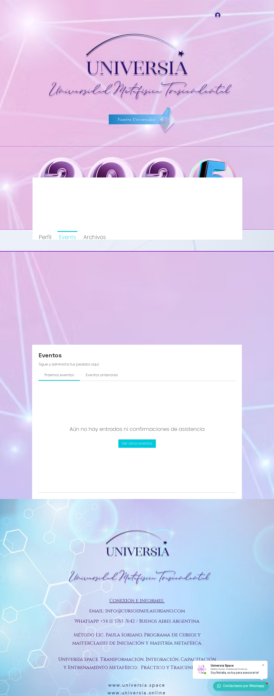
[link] (59, 375)
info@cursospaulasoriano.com (145, 611)
